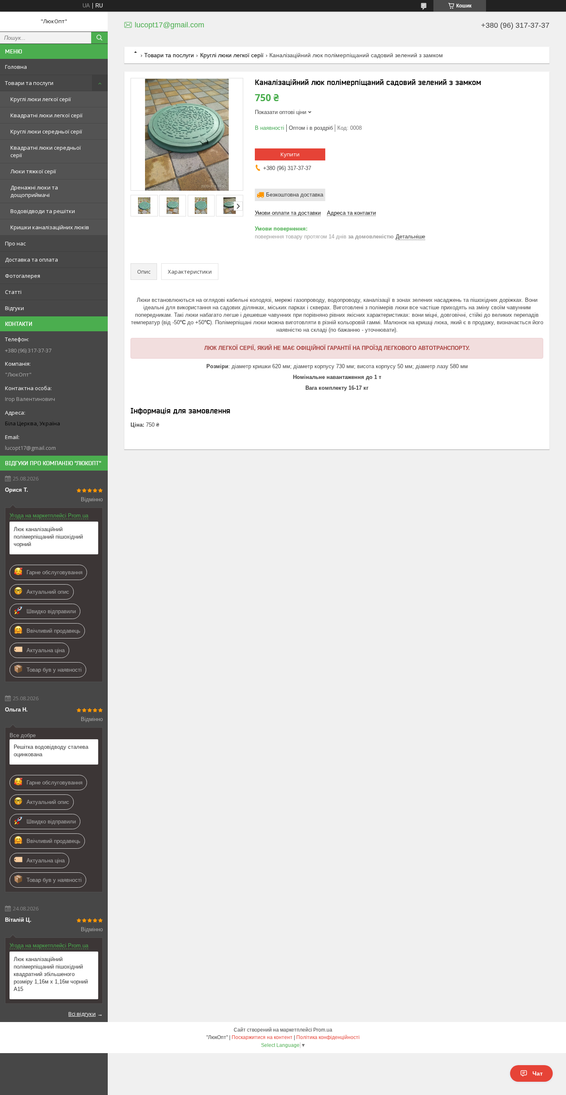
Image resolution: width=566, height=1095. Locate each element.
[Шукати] (99, 38)
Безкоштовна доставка (294, 195)
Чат (537, 1073)
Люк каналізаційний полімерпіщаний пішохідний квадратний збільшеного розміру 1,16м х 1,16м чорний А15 (51, 974)
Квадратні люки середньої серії (45, 151)
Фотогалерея (22, 275)
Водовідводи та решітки (42, 211)
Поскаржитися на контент (262, 1037)
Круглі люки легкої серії (40, 99)
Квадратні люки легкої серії (46, 115)
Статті (13, 292)
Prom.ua (322, 1030)
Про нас (15, 243)
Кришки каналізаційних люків (49, 227)
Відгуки (14, 308)
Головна (16, 66)
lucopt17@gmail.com (30, 448)
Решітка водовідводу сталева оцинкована (51, 751)
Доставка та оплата (31, 259)
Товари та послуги (29, 83)
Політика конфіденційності (328, 1037)
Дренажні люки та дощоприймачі (34, 191)
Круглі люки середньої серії (46, 131)
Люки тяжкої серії (33, 171)
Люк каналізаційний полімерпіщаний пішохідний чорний (48, 536)
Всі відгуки (82, 1013)
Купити (290, 154)
